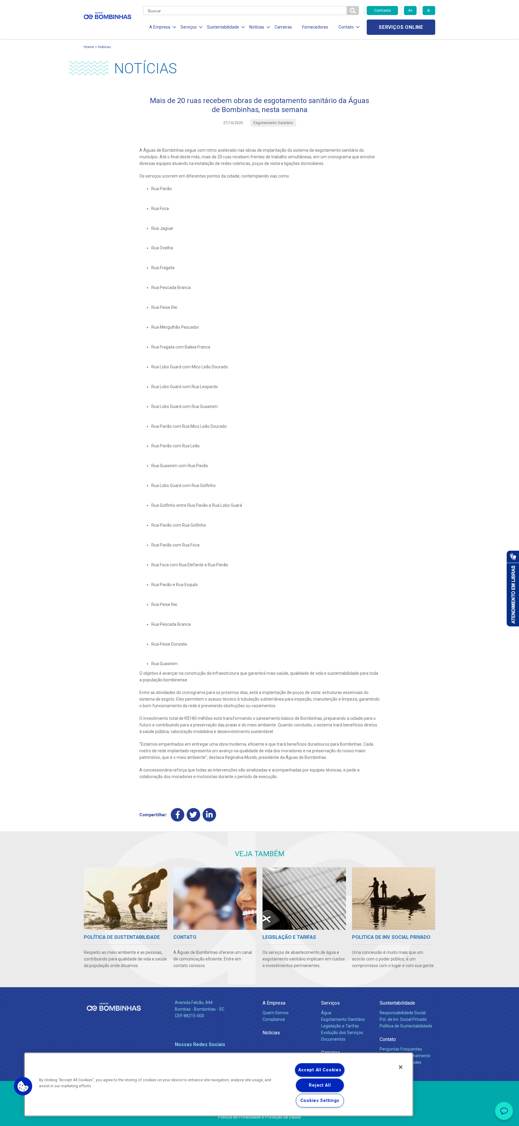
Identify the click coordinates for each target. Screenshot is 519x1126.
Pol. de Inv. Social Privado (403, 1019)
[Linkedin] (209, 815)
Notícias (104, 46)
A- (428, 10)
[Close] (400, 1067)
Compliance (274, 1019)
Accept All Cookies (319, 1070)
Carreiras (283, 27)
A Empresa (274, 1003)
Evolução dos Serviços (342, 1032)
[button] (23, 1086)
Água (326, 1012)
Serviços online (401, 27)
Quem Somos (276, 1012)
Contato (388, 1039)
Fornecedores (315, 27)
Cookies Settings (320, 1100)
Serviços (330, 1003)
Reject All (320, 1085)
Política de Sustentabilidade (406, 1026)
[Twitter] (193, 815)
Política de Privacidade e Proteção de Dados (259, 1117)
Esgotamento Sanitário (343, 1019)
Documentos (333, 1039)
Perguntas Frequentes (401, 1049)
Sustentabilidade (397, 1003)
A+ (410, 10)
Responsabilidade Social (403, 1012)
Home (89, 46)
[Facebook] (177, 815)
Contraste (382, 10)
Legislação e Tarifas (340, 1026)
